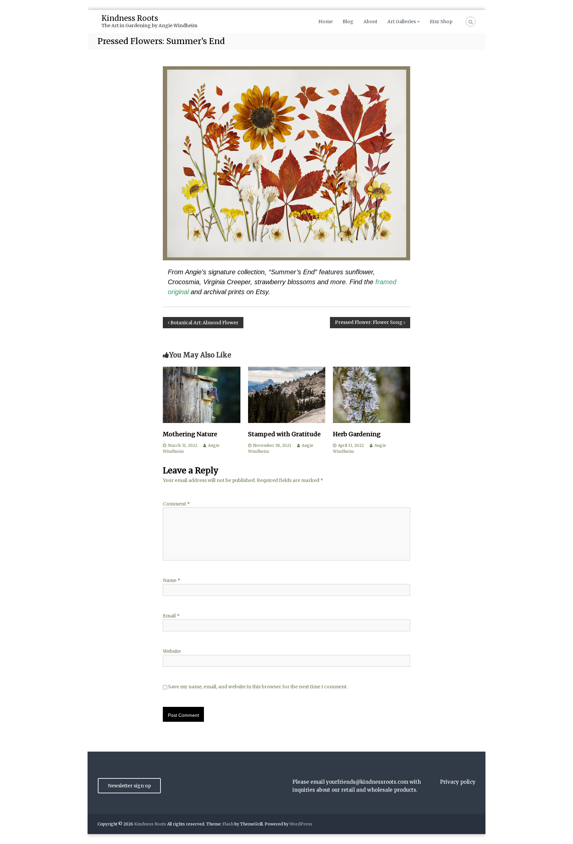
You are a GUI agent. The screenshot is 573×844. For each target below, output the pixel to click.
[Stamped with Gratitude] (286, 394)
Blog (348, 22)
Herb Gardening (357, 434)
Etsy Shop (441, 22)
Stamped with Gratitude (284, 434)
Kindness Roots (129, 18)
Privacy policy (458, 782)
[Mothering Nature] (201, 394)
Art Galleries (401, 22)
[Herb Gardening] (371, 394)
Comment (176, 504)
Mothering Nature (190, 434)
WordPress (300, 823)
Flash (228, 823)
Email (171, 616)
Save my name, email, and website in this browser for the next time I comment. (258, 687)
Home (325, 22)
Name (171, 580)
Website (172, 651)
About (370, 22)
